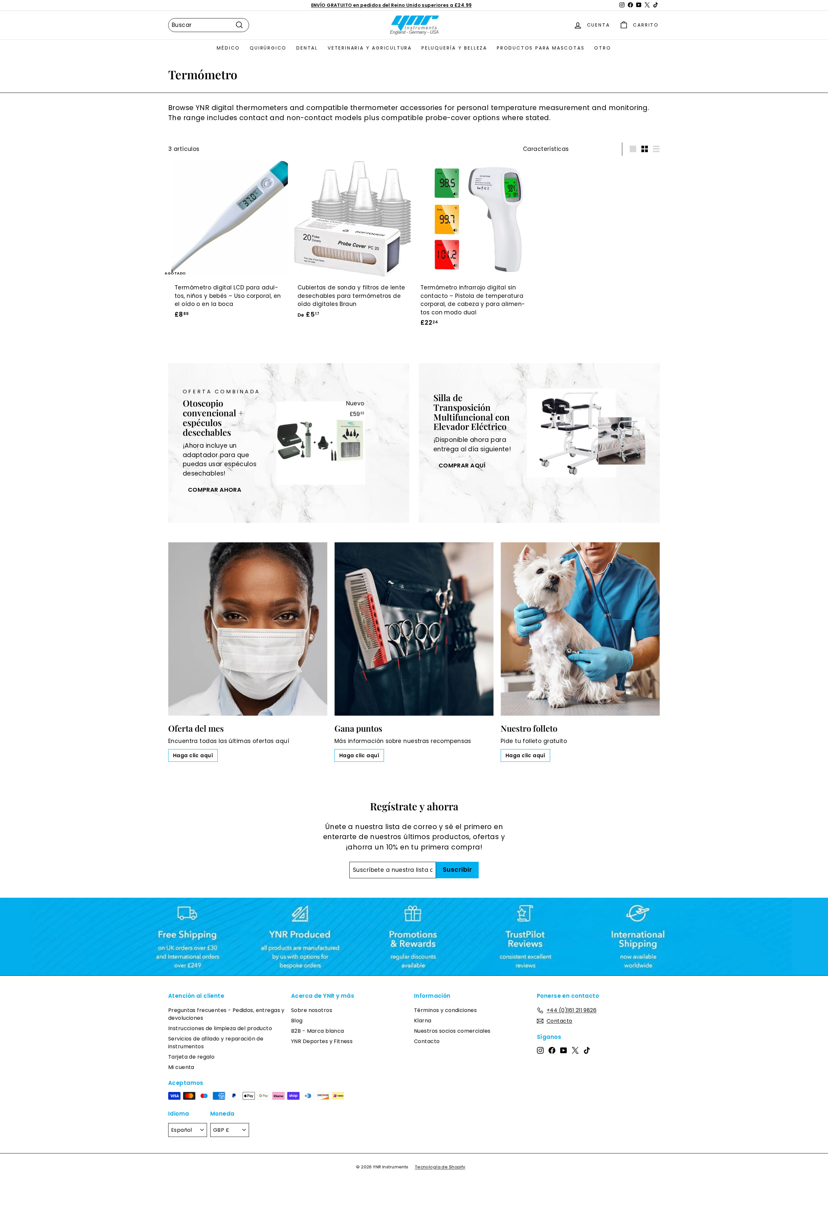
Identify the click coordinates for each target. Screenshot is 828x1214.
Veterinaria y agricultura (370, 48)
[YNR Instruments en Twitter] (575, 1050)
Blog (297, 1020)
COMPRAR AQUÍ (462, 465)
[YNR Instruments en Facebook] (552, 1050)
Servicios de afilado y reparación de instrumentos (215, 1042)
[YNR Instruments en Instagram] (540, 1050)
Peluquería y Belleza (454, 48)
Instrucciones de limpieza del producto (220, 1028)
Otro (602, 48)
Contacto (427, 1041)
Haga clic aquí (193, 755)
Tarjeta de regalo (191, 1057)
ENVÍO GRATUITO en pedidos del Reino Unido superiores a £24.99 (391, 5)
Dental (307, 48)
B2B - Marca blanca (317, 1031)
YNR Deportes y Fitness (322, 1041)
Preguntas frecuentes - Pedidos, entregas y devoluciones (226, 1014)
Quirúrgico (268, 48)
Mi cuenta (181, 1067)
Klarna (422, 1020)
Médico (228, 48)
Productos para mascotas (540, 48)
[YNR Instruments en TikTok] (586, 1050)
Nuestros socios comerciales (452, 1031)
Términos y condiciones (445, 1010)
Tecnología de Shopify (440, 1167)
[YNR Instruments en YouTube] (563, 1050)
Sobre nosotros (311, 1010)
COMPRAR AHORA (215, 490)
